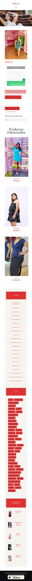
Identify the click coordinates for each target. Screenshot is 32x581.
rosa (17, 466)
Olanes (14, 350)
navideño (12, 445)
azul (11, 399)
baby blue (18, 399)
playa (11, 451)
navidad (12, 442)
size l (17, 484)
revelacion (13, 463)
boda (18, 408)
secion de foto (14, 475)
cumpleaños (13, 414)
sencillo (12, 478)
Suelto (15, 361)
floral (15, 334)
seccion (19, 469)
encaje (11, 430)
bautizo (12, 405)
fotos (19, 433)
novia (11, 448)
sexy (11, 484)
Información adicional (12, 108)
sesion (20, 478)
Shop (10, 18)
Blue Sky (16, 178)
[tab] (12, 108)
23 (23, 79)
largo (18, 439)
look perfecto (14, 342)
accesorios (15, 302)
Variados (14, 365)
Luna (16, 278)
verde (18, 487)
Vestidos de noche (14, 377)
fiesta (18, 430)
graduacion (13, 436)
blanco (12, 408)
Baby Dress (15, 315)
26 (13, 82)
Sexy (14, 357)
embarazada (13, 424)
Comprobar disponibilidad (15, 91)
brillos (12, 411)
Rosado (12, 469)
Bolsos (15, 308)
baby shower (15, 319)
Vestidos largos (14, 380)
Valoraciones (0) (10, 111)
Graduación (14, 338)
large (11, 439)
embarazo (12, 427)
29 (21, 82)
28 (18, 82)
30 (23, 82)
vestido (14, 369)
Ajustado (14, 311)
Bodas (14, 323)
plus (17, 451)
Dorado (12, 417)
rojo (11, 466)
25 (10, 82)
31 (8, 84)
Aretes (15, 304)
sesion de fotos (14, 481)
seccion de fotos (15, 472)
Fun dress (16, 228)
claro (19, 411)
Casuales (15, 327)
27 (16, 82)
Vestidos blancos (15, 373)
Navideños (15, 346)
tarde (11, 487)
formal (12, 433)
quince (12, 460)
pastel (18, 448)
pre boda (12, 457)
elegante (12, 420)
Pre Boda (14, 354)
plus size (12, 454)
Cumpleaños (14, 331)
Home (3, 18)
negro (20, 445)
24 (8, 82)
